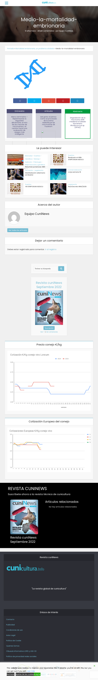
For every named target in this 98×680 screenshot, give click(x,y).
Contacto (10, 619)
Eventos (37, 156)
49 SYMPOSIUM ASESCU (34, 186)
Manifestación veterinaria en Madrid (35, 174)
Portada (10, 48)
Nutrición (28, 162)
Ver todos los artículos (17, 230)
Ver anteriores (52, 332)
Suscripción (49, 328)
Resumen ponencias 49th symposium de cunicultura (26, 168)
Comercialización (75, 170)
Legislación (39, 170)
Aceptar (37, 674)
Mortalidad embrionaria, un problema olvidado (35, 48)
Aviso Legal (10, 635)
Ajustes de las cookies (25, 674)
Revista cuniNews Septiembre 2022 (49, 285)
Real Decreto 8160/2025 (77, 186)
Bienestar (29, 156)
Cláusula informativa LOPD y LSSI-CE (21, 651)
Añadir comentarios (46, 31)
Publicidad (10, 625)
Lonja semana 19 (74, 172)
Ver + (42, 332)
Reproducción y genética (35, 165)
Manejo (37, 159)
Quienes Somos (12, 646)
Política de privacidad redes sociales (21, 656)
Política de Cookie (13, 640)
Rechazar (10, 674)
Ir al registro (50, 249)
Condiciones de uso (14, 630)
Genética (28, 159)
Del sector (29, 170)
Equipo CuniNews (66, 31)
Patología (37, 162)
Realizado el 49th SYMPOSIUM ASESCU (76, 158)
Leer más (31, 671)
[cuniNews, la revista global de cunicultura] (49, 2)
